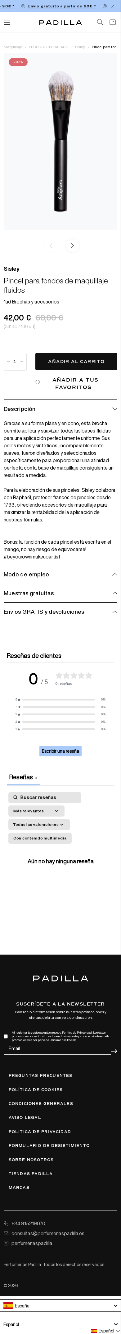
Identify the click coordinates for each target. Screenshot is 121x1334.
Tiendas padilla (31, 1174)
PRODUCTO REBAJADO (49, 46)
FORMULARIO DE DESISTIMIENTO (49, 1146)
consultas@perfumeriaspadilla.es (47, 1233)
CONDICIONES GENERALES (41, 1104)
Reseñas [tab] (23, 776)
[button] (71, 246)
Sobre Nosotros (31, 1160)
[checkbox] (40, 838)
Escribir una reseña (60, 751)
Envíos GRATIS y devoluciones (44, 612)
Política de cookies (36, 1090)
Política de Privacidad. (77, 1032)
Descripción (20, 409)
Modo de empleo (26, 574)
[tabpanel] (60, 860)
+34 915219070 (28, 1223)
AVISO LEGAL (25, 1117)
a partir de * (59, 6)
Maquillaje (13, 46)
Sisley (80, 46)
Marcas (19, 1188)
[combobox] (60, 1305)
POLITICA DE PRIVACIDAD (40, 1132)
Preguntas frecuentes (41, 1075)
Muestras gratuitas (29, 593)
